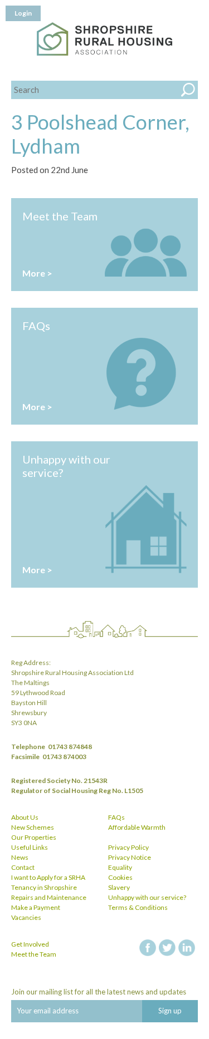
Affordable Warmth (137, 827)
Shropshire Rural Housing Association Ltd (104, 39)
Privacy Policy (128, 847)
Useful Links (29, 847)
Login (23, 13)
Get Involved (30, 944)
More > (37, 273)
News (19, 857)
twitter (167, 947)
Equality (120, 867)
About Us (24, 817)
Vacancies (26, 917)
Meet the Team (33, 954)
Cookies (120, 877)
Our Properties (33, 837)
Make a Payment (35, 907)
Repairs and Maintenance (48, 897)
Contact (23, 867)
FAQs (116, 817)
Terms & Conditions (138, 907)
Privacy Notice (129, 857)
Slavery (119, 887)
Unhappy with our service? (147, 897)
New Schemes (32, 827)
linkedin (186, 947)
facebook (147, 947)
